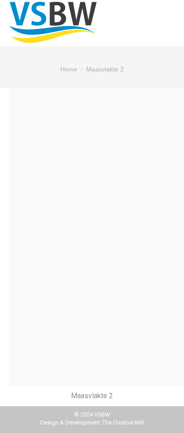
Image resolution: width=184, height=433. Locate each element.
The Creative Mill (123, 422)
